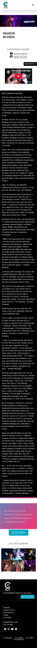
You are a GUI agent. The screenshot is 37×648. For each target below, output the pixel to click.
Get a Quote (27, 597)
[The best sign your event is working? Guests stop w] (18, 554)
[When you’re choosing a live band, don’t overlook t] (7, 554)
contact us (31, 64)
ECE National (7, 638)
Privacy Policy (9, 610)
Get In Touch (18, 532)
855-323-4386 (8, 624)
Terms (6, 615)
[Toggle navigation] (33, 5)
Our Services (9, 612)
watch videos (20, 54)
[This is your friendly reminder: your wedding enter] (18, 566)
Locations (7, 617)
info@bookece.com (10, 622)
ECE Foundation (19, 639)
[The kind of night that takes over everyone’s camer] (30, 554)
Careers (7, 608)
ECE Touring (19, 638)
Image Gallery (20, 57)
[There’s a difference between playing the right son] (7, 566)
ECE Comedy (30, 638)
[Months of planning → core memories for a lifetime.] (30, 566)
